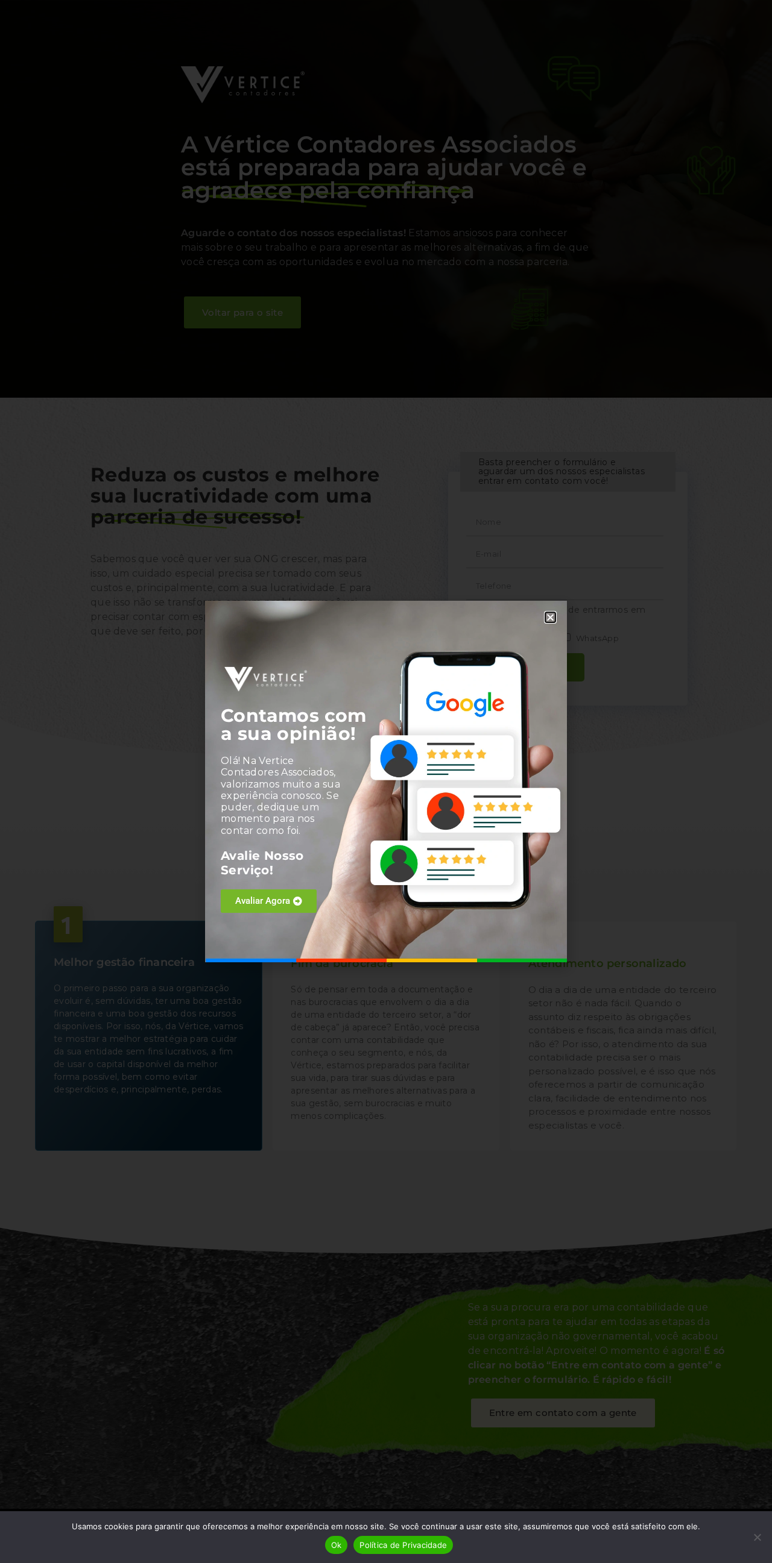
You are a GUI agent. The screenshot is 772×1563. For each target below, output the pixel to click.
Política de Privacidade (403, 1545)
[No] (757, 1537)
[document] (386, 781)
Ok (336, 1545)
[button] (550, 617)
